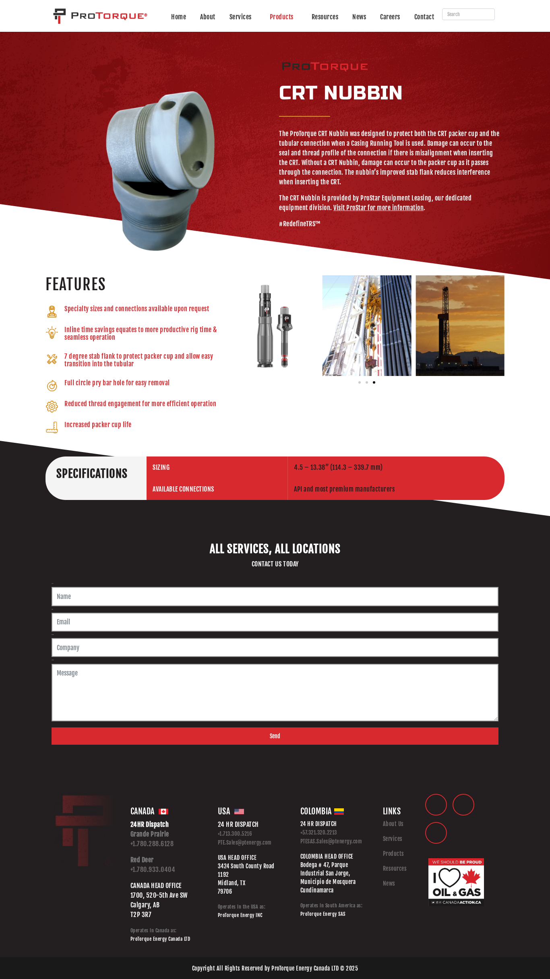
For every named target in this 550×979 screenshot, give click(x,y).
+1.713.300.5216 (235, 833)
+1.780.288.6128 (152, 844)
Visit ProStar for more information (378, 208)
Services (241, 17)
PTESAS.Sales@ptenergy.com (331, 841)
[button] (237, 325)
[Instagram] (436, 833)
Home (178, 17)
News (359, 17)
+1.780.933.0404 (153, 869)
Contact (424, 17)
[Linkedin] (436, 805)
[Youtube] (463, 805)
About (207, 17)
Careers (390, 17)
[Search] (487, 14)
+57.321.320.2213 (318, 832)
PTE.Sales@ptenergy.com (245, 842)
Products (282, 17)
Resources (325, 17)
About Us (393, 823)
